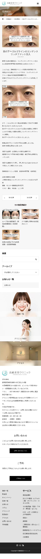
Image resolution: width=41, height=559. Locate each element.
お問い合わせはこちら (20, 450)
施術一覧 (5, 491)
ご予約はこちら (20, 478)
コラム (4, 507)
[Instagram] (17, 545)
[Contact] (20, 545)
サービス (27, 491)
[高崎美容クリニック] (12, 3)
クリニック (6, 511)
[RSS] (23, 545)
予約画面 (5, 524)
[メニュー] (38, 3)
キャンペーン (6, 497)
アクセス (5, 518)
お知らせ (7, 285)
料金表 (4, 494)
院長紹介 (5, 514)
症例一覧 (5, 501)
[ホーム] (2, 19)
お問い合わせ (6, 521)
